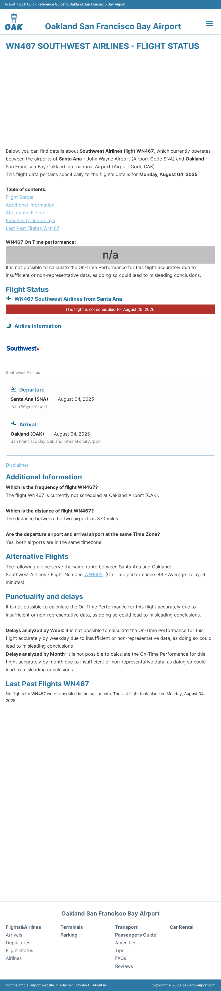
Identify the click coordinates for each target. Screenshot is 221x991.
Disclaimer (64, 985)
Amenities (125, 942)
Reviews (124, 966)
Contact (82, 985)
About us (100, 985)
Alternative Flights (25, 212)
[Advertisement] (110, 101)
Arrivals (14, 935)
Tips (119, 950)
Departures (18, 942)
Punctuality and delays (30, 220)
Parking (68, 935)
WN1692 (93, 574)
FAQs (120, 958)
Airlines (14, 958)
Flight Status (19, 197)
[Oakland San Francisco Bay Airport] (14, 21)
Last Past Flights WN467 (32, 228)
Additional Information (30, 205)
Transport (126, 927)
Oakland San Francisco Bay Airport (113, 26)
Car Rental (181, 927)
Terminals (71, 927)
